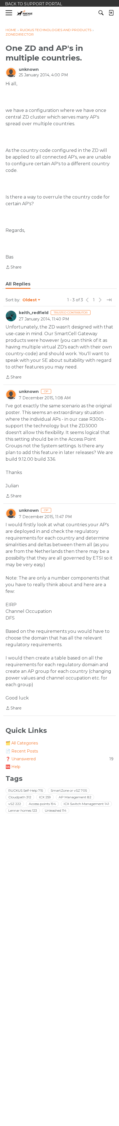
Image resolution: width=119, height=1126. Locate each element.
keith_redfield (33, 312)
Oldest (29, 300)
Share (14, 267)
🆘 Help (13, 766)
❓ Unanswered (59, 758)
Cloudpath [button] (19, 797)
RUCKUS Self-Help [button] (25, 790)
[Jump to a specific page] (109, 299)
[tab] (18, 284)
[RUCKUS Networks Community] (24, 12)
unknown (29, 69)
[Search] (101, 13)
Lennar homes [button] (22, 810)
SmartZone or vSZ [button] (69, 790)
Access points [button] (42, 804)
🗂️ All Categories (22, 743)
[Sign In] (111, 13)
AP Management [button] (75, 797)
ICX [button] (45, 797)
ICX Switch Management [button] (86, 804)
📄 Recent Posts (22, 751)
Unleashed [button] (55, 810)
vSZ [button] (14, 804)
